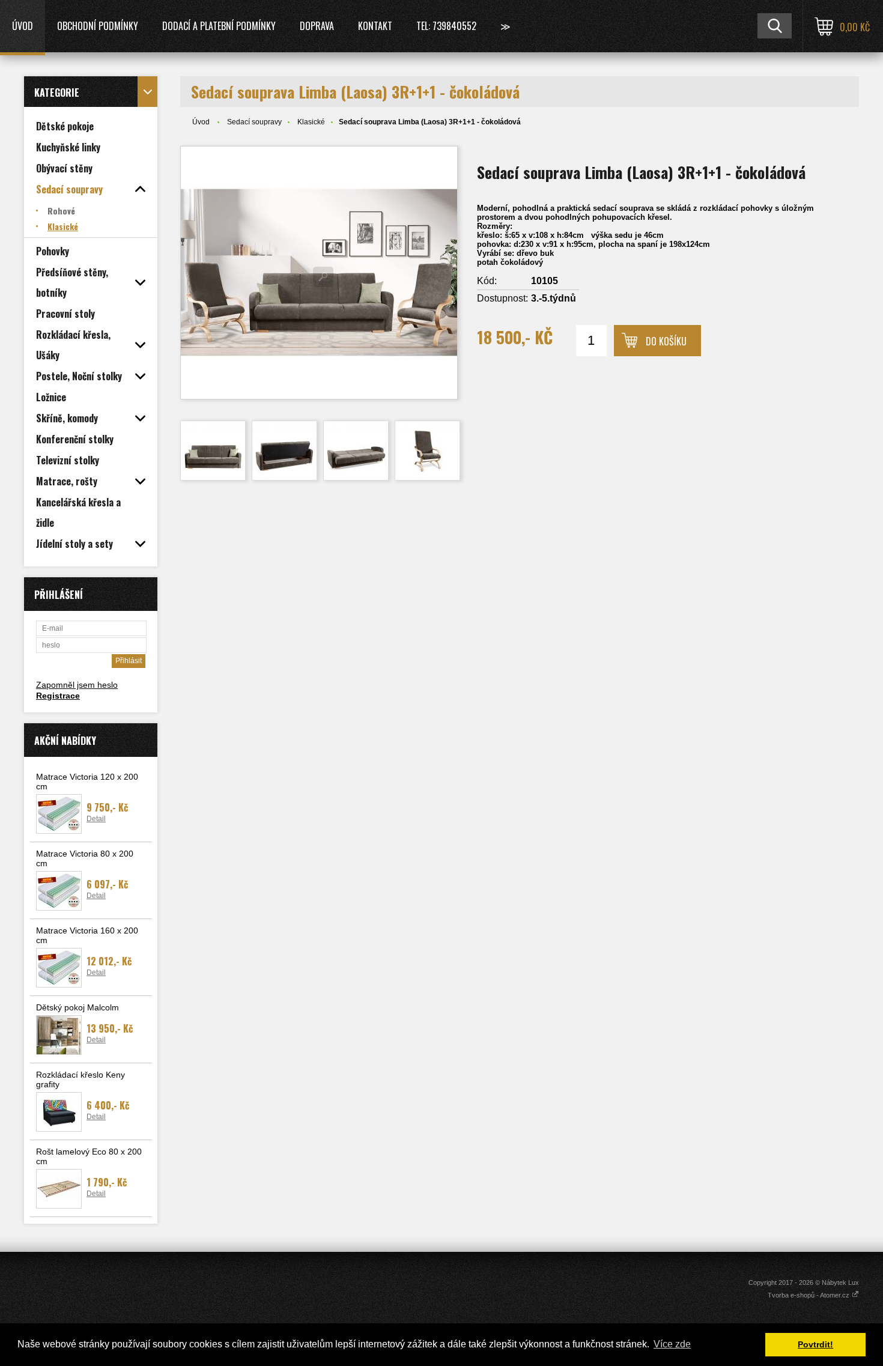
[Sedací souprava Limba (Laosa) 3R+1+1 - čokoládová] (319, 272)
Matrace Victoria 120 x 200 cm (87, 781)
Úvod (22, 26)
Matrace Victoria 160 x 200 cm (87, 935)
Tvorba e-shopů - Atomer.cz (809, 1295)
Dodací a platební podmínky (219, 26)
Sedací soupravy (254, 122)
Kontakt (375, 26)
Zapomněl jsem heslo (77, 685)
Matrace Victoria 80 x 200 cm (84, 858)
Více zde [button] (672, 1344)
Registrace (58, 695)
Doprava (317, 26)
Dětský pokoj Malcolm (77, 1007)
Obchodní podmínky (97, 26)
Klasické (311, 122)
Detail (96, 819)
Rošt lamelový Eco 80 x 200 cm (89, 1156)
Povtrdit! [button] (815, 1344)
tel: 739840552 (446, 26)
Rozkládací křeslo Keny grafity (80, 1079)
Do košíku (666, 341)
